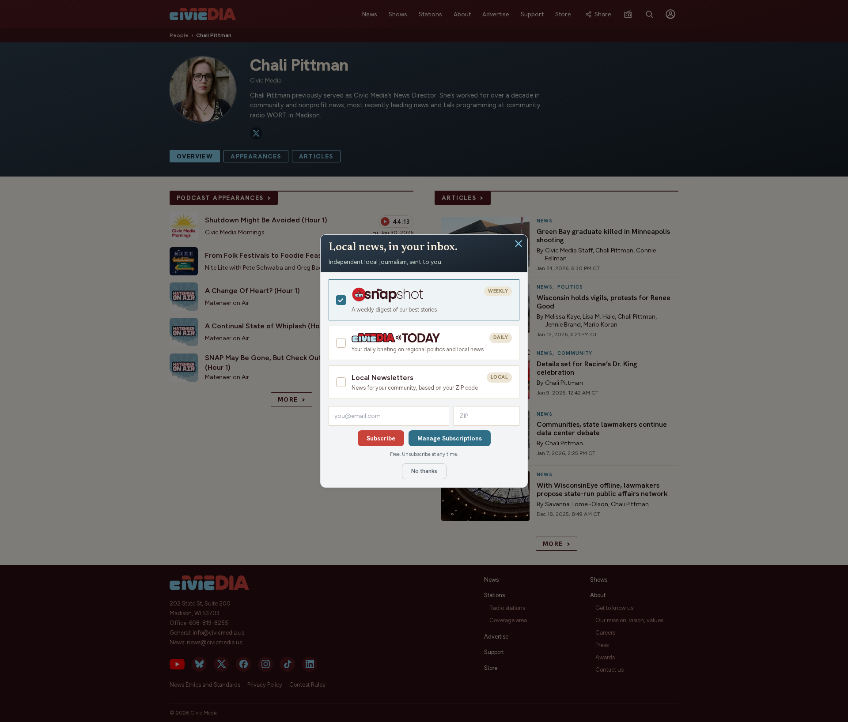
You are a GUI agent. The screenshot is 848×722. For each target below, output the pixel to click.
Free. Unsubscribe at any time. (424, 454)
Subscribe (381, 438)
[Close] (518, 243)
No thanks (424, 471)
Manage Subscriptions (449, 438)
